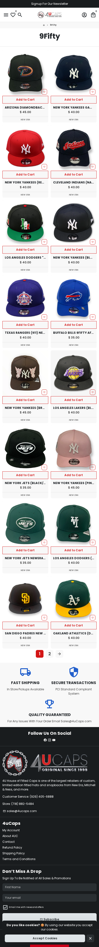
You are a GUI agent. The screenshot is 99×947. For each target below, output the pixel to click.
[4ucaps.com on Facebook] (45, 740)
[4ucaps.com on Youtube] (53, 740)
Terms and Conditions (19, 859)
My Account (11, 830)
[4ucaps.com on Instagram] (49, 740)
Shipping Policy (13, 853)
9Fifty (53, 25)
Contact (8, 842)
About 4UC (10, 836)
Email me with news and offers (26, 907)
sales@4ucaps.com (20, 811)
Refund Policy (12, 847)
